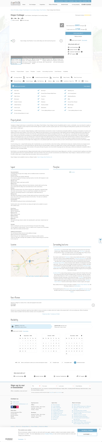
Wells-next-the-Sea (85, 288)
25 (30, 348)
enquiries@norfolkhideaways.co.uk (20, 403)
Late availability (56, 406)
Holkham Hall (86, 284)
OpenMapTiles (37, 276)
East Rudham (57, 249)
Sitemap (55, 419)
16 (53, 345)
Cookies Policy (49, 433)
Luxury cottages (56, 409)
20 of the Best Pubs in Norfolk (80, 410)
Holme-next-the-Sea (74, 288)
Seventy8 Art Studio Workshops (80, 416)
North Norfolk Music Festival (80, 420)
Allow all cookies (87, 430)
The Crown (82, 251)
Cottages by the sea (57, 413)
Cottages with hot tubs (58, 412)
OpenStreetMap (46, 276)
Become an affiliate (43, 426)
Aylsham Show (77, 404)
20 (76, 348)
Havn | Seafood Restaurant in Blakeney (82, 406)
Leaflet (27, 276)
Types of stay (56, 416)
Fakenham (67, 257)
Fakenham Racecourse (80, 258)
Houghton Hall (80, 284)
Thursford (81, 277)
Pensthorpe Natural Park (58, 262)
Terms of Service (58, 392)
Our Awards (55, 417)
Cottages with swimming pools (59, 414)
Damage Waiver (25, 426)
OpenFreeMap (31, 276)
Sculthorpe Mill (56, 272)
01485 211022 (86, 4)
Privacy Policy (51, 392)
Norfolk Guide (64, 4)
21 (20, 348)
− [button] (12, 253)
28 (20, 351)
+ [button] (12, 251)
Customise (20, 439)
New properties (56, 404)
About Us (18, 426)
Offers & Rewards (57, 407)
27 (76, 351)
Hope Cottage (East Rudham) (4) (44, 157)
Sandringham (77, 286)
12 (43, 345)
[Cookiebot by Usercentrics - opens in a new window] (9, 439)
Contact (12, 426)
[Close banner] (99, 429)
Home (24, 4)
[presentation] (13, 40)
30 (53, 351)
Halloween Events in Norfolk (80, 414)
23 (66, 351)
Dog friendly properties (58, 410)
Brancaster (66, 288)
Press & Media (34, 426)
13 (76, 345)
